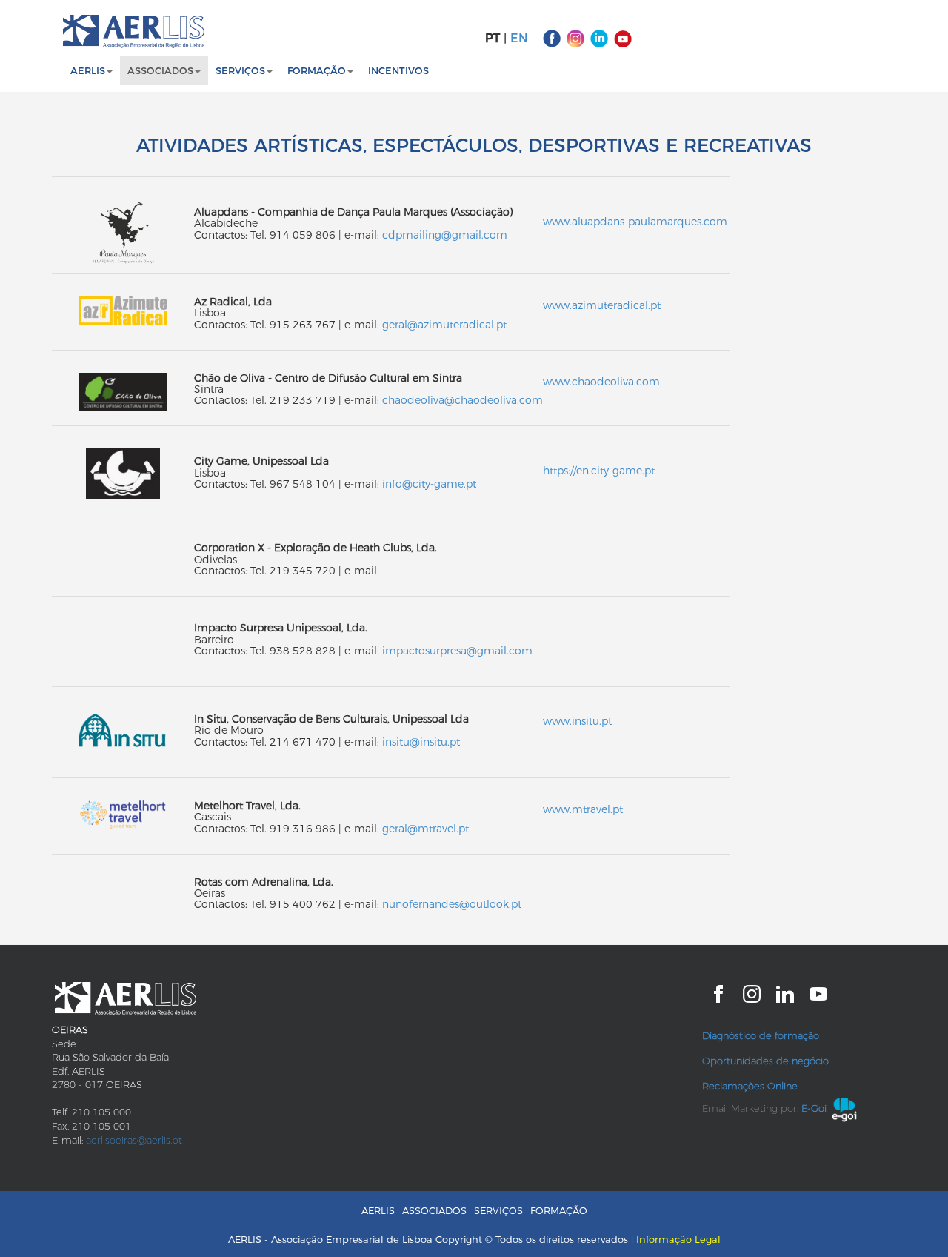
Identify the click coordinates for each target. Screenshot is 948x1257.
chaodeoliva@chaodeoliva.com (462, 400)
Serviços (498, 1210)
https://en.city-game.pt (599, 470)
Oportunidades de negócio (765, 1061)
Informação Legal (678, 1239)
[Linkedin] (599, 37)
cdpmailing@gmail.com (444, 235)
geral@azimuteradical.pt (444, 324)
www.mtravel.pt (583, 809)
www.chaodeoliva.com (601, 381)
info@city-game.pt (429, 484)
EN (519, 38)
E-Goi (814, 1108)
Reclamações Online (750, 1086)
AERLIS (378, 1210)
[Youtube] (623, 37)
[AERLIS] (133, 31)
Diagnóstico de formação (760, 1035)
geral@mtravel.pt (425, 828)
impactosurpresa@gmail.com (457, 650)
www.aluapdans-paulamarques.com (635, 221)
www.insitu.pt (577, 721)
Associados (160, 70)
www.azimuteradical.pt (602, 305)
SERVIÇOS (240, 70)
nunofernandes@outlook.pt (451, 904)
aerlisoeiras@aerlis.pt (134, 1140)
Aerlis (87, 70)
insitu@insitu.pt (421, 742)
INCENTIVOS (398, 70)
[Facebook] (552, 37)
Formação (316, 70)
